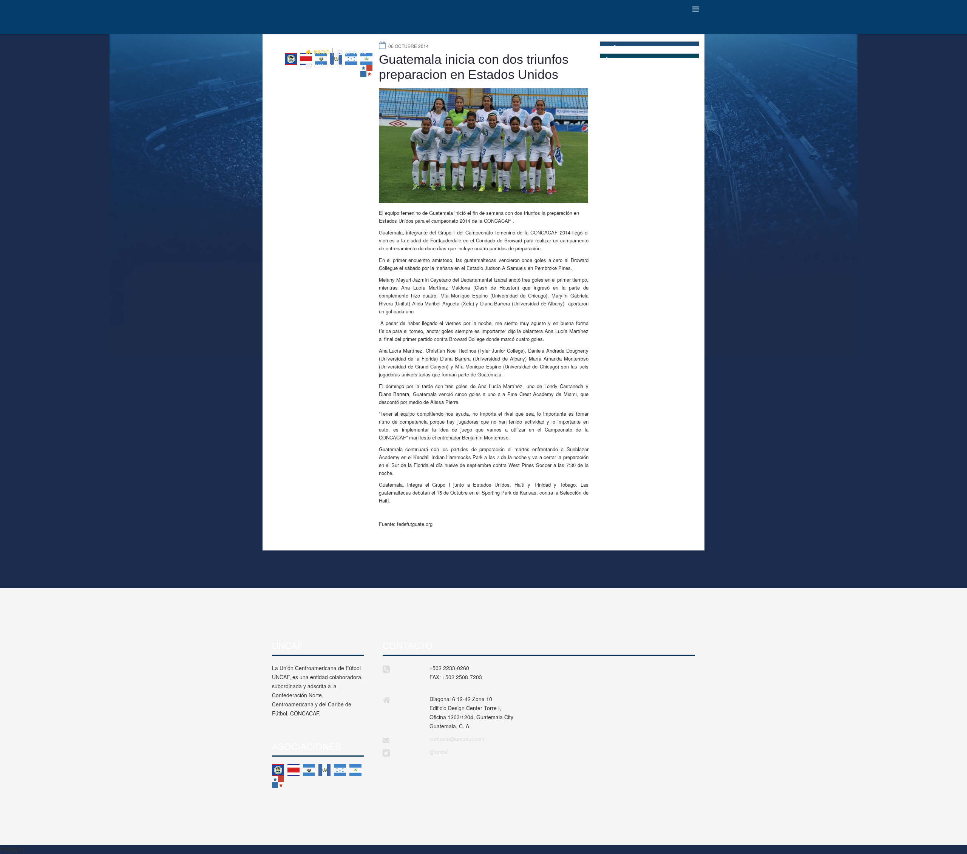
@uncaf (438, 751)
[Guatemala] (324, 770)
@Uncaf (355, 52)
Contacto (327, 65)
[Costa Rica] (293, 770)
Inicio (321, 52)
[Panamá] (278, 782)
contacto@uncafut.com (457, 739)
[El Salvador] (309, 770)
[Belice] (278, 770)
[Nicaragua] (355, 770)
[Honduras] (340, 770)
